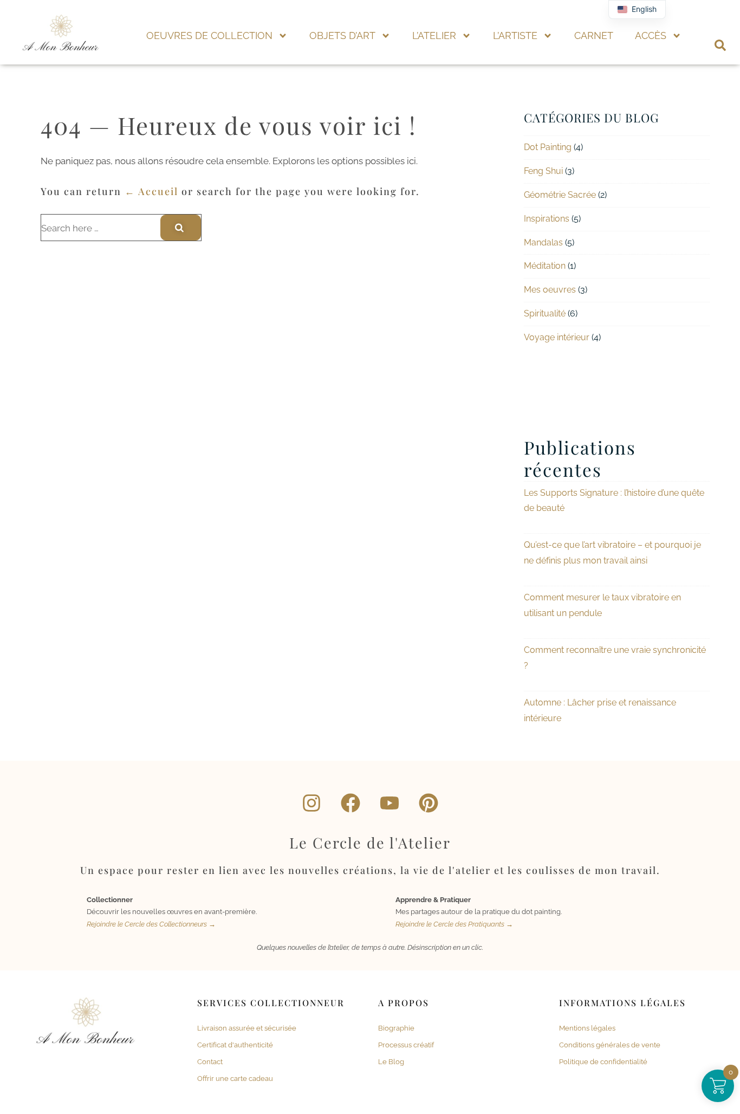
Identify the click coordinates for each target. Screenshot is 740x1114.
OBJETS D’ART (342, 35)
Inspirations (546, 218)
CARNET (593, 35)
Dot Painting (548, 147)
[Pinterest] (428, 802)
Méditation (545, 266)
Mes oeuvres (550, 289)
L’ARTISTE (515, 35)
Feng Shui (543, 171)
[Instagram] (311, 802)
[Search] (180, 228)
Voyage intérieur (556, 337)
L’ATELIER (434, 35)
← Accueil (151, 191)
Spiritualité (545, 313)
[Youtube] (389, 802)
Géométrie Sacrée (560, 195)
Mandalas (543, 242)
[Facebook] (350, 802)
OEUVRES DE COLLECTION (209, 35)
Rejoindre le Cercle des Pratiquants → (454, 924)
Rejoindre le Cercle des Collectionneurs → (151, 924)
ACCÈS (650, 35)
